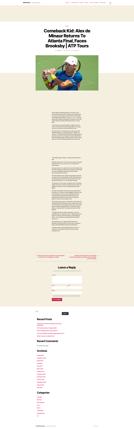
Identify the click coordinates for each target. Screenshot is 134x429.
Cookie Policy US (74, 2)
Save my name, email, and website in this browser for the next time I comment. (66, 295)
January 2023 (40, 371)
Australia (39, 397)
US (37, 416)
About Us (68, 2)
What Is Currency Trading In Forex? (46, 336)
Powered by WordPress (51, 426)
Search (37, 311)
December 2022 (41, 374)
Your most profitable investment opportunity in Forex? (50, 333)
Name (53, 285)
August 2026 (40, 355)
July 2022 (39, 387)
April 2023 (39, 366)
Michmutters (26, 2)
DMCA (86, 2)
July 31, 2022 (67, 50)
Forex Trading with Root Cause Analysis (47, 330)
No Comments (76, 50)
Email (69, 285)
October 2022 (40, 379)
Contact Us (81, 2)
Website (53, 290)
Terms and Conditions (94, 2)
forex (38, 405)
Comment (54, 275)
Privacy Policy (103, 2)
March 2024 (40, 360)
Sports (67, 26)
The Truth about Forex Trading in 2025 (47, 328)
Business (39, 399)
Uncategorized (41, 413)
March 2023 (40, 368)
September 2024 (41, 358)
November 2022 (41, 377)
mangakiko (60, 50)
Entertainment (40, 402)
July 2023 (39, 363)
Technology (40, 410)
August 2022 (40, 385)
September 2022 (41, 382)
